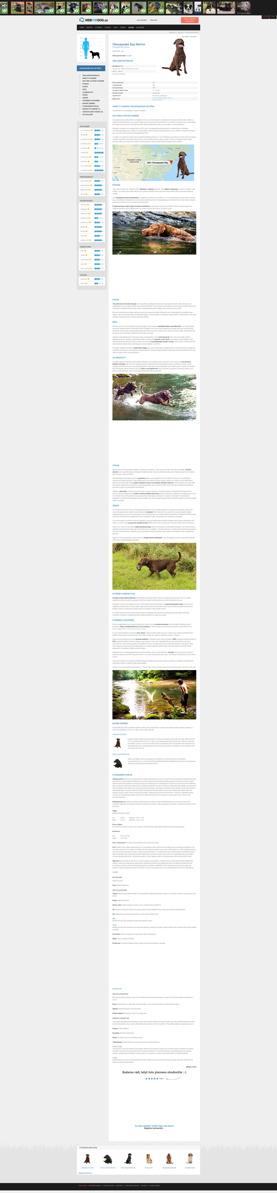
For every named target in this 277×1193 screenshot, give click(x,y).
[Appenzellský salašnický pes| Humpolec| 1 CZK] (174, 8)
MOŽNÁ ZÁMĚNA (88, 103)
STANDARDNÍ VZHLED (90, 106)
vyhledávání (142, 20)
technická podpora (95, 1185)
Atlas (131, 27)
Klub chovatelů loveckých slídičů (162, 98)
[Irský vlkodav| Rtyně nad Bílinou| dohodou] (44, 8)
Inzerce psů (172, 32)
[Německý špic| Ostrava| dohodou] (17, 8)
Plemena (98, 27)
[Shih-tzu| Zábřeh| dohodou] (114, 8)
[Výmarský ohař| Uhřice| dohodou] (244, 8)
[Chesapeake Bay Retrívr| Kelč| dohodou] (86, 8)
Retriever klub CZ (157, 100)
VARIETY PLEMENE (89, 78)
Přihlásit (154, 20)
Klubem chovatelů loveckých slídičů (134, 629)
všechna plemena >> (86, 1173)
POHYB (85, 87)
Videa (115, 27)
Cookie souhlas (155, 1185)
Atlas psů (180, 32)
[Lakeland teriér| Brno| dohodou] (156, 8)
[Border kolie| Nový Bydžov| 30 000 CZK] (188, 8)
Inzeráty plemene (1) (91, 109)
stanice (108, 27)
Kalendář (140, 27)
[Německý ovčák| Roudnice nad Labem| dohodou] (209, 8)
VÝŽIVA (85, 95)
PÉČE (84, 89)
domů (81, 27)
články (123, 27)
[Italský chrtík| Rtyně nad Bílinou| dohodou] (139, 8)
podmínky (119, 1185)
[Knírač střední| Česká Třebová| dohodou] (100, 8)
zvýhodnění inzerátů (132, 1185)
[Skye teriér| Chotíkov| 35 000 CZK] (73, 8)
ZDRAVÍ (85, 98)
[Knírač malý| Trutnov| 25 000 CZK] (29, 8)
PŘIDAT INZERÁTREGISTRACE (190, 20)
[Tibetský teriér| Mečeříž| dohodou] (125, 8)
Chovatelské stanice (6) (92, 112)
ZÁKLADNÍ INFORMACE (90, 75)
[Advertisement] (154, 277)
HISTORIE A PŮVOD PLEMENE (93, 81)
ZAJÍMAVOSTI (87, 92)
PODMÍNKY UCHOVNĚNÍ (91, 100)
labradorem (131, 730)
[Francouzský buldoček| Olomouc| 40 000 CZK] (60, 8)
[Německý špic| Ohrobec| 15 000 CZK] (226, 8)
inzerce (89, 27)
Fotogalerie (87, 114)
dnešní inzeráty (108, 1185)
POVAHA (85, 84)
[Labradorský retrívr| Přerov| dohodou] (197, 8)
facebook (144, 1185)
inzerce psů (82, 1185)
